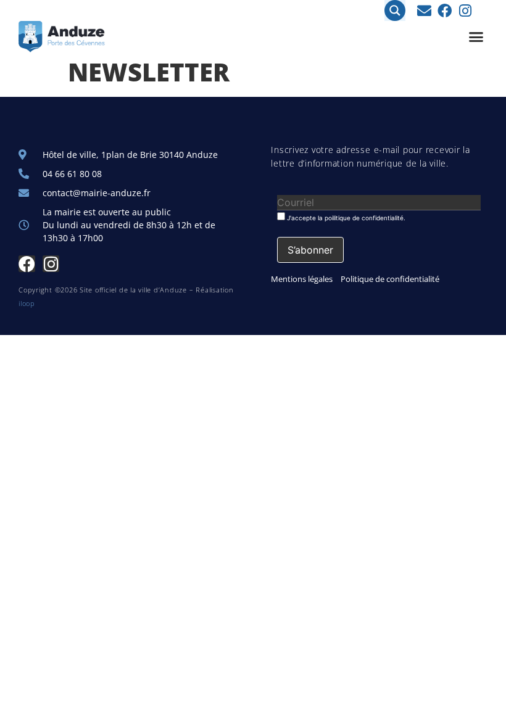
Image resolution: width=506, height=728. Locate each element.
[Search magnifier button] (394, 10)
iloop (27, 303)
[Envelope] (424, 11)
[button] (476, 37)
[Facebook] (445, 11)
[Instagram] (465, 11)
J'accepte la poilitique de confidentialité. (345, 217)
